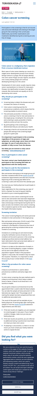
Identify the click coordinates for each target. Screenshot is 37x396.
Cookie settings (17, 382)
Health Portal (27, 175)
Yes (18, 344)
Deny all (18, 387)
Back (6, 8)
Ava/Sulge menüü (34, 3)
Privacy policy (6, 374)
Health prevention (19, 12)
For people (9, 12)
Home (3, 12)
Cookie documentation (9, 377)
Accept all (17, 392)
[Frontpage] (12, 3)
